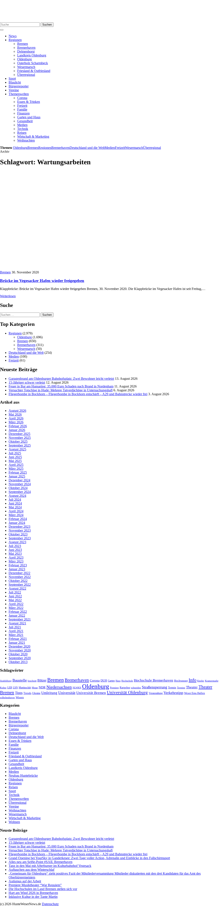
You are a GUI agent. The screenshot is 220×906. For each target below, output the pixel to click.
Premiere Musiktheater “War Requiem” (35, 885)
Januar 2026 (17, 430)
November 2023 (20, 530)
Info (192, 680)
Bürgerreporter (19, 86)
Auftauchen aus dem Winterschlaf (31, 869)
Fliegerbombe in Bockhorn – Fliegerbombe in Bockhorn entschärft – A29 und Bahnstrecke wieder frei (78, 394)
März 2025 (16, 468)
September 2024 (20, 492)
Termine (181, 687)
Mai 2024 (15, 507)
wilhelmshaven (7, 697)
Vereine (14, 90)
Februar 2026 (18, 426)
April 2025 (16, 465)
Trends (27, 693)
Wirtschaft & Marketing (33, 136)
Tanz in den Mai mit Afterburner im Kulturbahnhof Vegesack (50, 866)
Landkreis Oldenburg (31, 55)
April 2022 (16, 604)
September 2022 (20, 584)
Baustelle (19, 680)
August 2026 (17, 410)
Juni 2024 (15, 503)
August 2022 (17, 588)
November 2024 (20, 484)
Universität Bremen (91, 693)
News (13, 36)
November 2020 (20, 650)
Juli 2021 (15, 627)
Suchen (47, 24)
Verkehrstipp (173, 693)
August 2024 (17, 495)
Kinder (200, 680)
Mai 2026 (15, 414)
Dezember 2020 (19, 646)
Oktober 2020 (18, 654)
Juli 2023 (15, 546)
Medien (22, 125)
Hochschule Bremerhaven (153, 680)
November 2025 (20, 437)
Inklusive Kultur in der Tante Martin (33, 896)
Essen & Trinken (28, 102)
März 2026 (16, 422)
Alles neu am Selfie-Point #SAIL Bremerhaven (40, 862)
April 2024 (16, 511)
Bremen (22, 44)
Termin (172, 687)
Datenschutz (50, 904)
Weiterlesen (8, 296)
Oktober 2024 (18, 488)
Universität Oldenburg (127, 692)
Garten (111, 680)
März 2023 (16, 561)
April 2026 (16, 418)
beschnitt (32, 680)
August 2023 (17, 542)
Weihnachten (26, 140)
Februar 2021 (18, 639)
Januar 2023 (17, 569)
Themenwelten (19, 94)
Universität (66, 693)
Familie (22, 109)
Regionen (15, 40)
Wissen (20, 697)
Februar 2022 (18, 611)
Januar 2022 (17, 615)
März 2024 (16, 515)
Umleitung (49, 693)
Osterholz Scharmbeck (32, 63)
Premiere (114, 687)
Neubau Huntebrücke (23, 775)
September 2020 (20, 658)
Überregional (26, 74)
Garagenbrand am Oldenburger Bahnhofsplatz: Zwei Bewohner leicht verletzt (61, 378)
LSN (15, 687)
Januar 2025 (17, 476)
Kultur (3, 687)
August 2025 (17, 449)
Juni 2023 (15, 550)
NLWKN (77, 687)
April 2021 (16, 631)
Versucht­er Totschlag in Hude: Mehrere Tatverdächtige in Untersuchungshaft (61, 390)
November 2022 (20, 577)
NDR (42, 687)
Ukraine (36, 693)
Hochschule (127, 680)
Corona (22, 98)
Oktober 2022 (18, 581)
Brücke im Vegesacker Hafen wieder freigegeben (42, 280)
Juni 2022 (15, 596)
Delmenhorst (26, 51)
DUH (104, 680)
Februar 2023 (18, 565)
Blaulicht (15, 82)
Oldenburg (24, 59)
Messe (35, 687)
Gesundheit (25, 121)
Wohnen (14, 822)
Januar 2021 (17, 642)
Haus (118, 680)
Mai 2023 (15, 553)
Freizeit (22, 105)
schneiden (136, 687)
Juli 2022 (15, 592)
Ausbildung (6, 680)
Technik (22, 129)
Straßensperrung (154, 687)
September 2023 (20, 538)
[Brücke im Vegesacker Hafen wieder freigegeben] (74, 268)
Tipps (19, 693)
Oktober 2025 (18, 441)
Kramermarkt (211, 680)
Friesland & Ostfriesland (33, 71)
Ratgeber (125, 687)
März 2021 (16, 635)
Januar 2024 (17, 523)
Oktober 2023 (18, 534)
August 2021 (17, 623)
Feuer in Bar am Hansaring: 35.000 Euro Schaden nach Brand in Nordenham (61, 386)
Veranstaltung (156, 693)
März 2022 (16, 608)
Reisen (21, 132)
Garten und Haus (28, 117)
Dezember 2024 (19, 480)
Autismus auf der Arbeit (25, 881)
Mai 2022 (15, 600)
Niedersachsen (59, 687)
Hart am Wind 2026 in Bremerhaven (33, 893)
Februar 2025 (18, 472)
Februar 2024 (18, 519)
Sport (12, 78)
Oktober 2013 (18, 662)
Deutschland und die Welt (87, 147)
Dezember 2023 (19, 526)
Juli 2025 (15, 453)
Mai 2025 (15, 461)
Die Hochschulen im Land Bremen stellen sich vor (43, 889)
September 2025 (20, 445)
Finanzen (23, 113)
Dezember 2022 (19, 573)
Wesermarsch (26, 67)
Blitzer (41, 680)
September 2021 (20, 619)
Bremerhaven (26, 47)
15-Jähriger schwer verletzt (27, 382)
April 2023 (16, 557)
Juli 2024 (15, 499)
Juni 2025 (15, 457)
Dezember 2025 (19, 434)
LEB (9, 687)
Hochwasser (181, 680)
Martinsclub (25, 687)
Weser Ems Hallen (194, 693)
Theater (192, 687)
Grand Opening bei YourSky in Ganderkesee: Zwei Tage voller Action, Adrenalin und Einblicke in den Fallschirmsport (89, 858)
